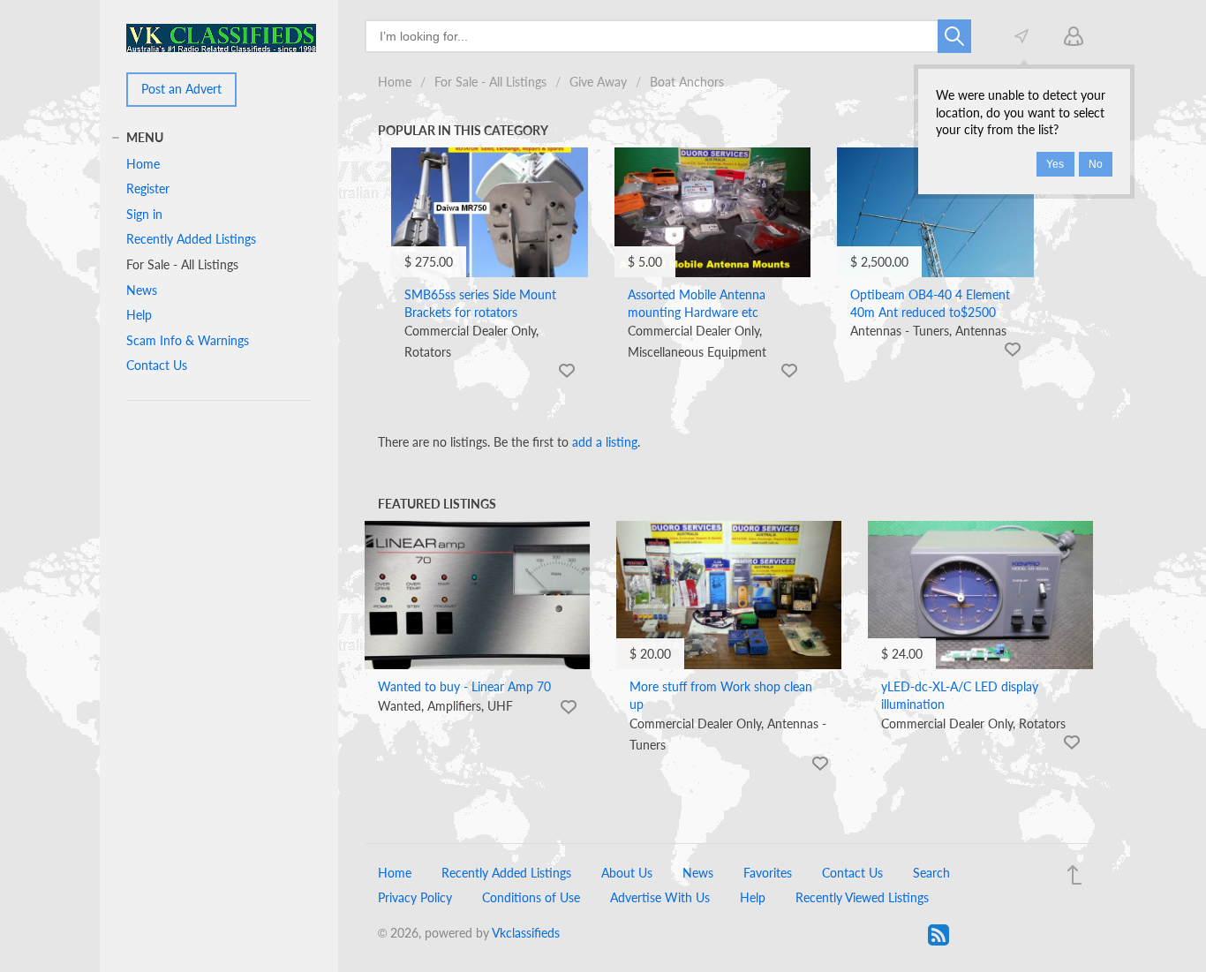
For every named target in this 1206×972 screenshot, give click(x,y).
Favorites (767, 872)
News (141, 290)
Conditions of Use (531, 897)
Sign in (144, 214)
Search (931, 872)
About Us (626, 872)
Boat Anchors (687, 81)
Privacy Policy (415, 897)
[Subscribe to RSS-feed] (938, 935)
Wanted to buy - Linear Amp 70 (464, 686)
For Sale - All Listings (490, 81)
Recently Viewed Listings (862, 897)
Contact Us (156, 365)
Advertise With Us (660, 897)
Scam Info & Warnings (187, 340)
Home (394, 81)
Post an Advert (181, 88)
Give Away (598, 81)
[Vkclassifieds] (221, 36)
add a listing (604, 441)
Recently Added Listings (191, 238)
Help (139, 314)
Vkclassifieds (526, 932)
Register (148, 188)
